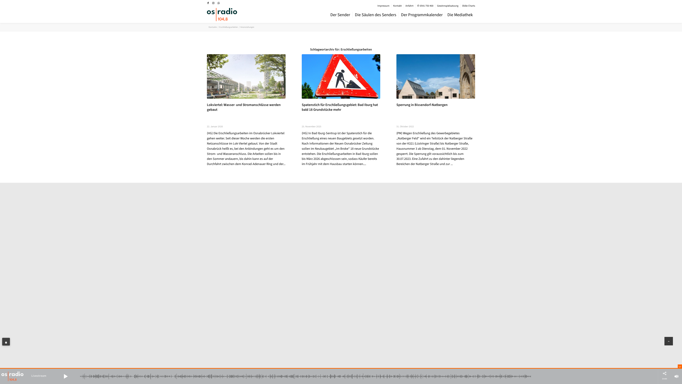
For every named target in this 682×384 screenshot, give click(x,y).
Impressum (383, 6)
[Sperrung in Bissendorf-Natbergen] (435, 76)
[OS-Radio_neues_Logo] (222, 14)
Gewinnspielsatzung (447, 6)
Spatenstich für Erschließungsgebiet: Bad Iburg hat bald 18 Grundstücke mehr (340, 107)
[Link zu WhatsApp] (218, 3)
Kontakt (397, 6)
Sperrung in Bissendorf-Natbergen (422, 104)
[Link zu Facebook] (208, 3)
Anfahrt (409, 6)
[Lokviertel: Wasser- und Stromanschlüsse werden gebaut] (246, 76)
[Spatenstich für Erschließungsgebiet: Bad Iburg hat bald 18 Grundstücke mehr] (341, 76)
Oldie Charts (468, 6)
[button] (65, 376)
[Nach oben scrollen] (668, 341)
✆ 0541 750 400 (425, 6)
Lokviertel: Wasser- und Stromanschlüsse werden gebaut (244, 107)
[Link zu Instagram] (213, 3)
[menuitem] (383, 6)
